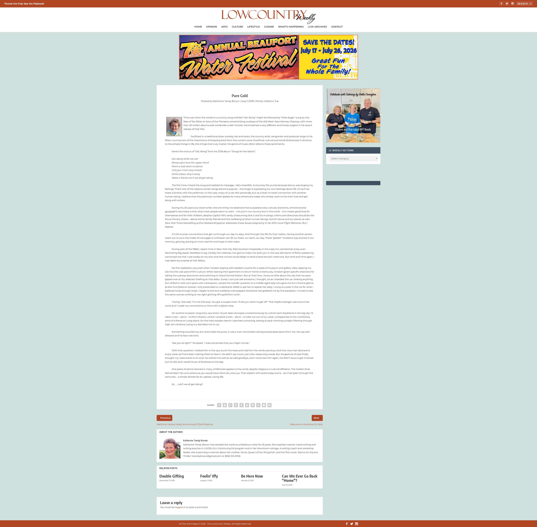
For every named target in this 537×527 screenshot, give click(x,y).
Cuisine (269, 26)
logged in (180, 507)
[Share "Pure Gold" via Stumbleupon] (258, 405)
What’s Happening (291, 26)
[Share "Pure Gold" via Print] (269, 405)
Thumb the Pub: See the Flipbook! (24, 3)
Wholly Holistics (264, 101)
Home (198, 26)
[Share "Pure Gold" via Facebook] (219, 405)
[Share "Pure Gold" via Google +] (230, 405)
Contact (337, 26)
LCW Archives (317, 26)
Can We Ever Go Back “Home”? (299, 478)
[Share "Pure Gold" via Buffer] (252, 405)
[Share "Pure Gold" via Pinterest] (241, 405)
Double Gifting (171, 476)
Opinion (211, 26)
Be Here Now (252, 476)
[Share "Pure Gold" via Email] (264, 405)
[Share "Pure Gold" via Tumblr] (236, 405)
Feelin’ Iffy (209, 476)
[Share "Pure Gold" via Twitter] (225, 405)
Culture (237, 26)
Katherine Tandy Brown (226, 101)
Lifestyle (253, 26)
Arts (224, 26)
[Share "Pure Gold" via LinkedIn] (247, 405)
